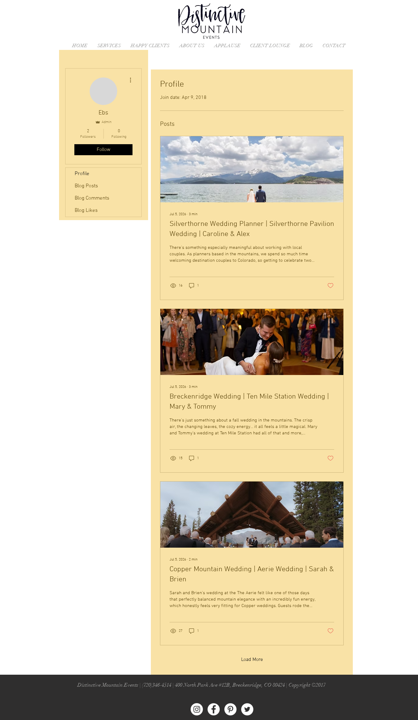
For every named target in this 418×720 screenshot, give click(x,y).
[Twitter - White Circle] (247, 709)
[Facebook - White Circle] (213, 709)
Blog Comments (92, 198)
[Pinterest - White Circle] (230, 709)
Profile (82, 174)
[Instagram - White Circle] (197, 709)
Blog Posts (86, 186)
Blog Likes (86, 211)
